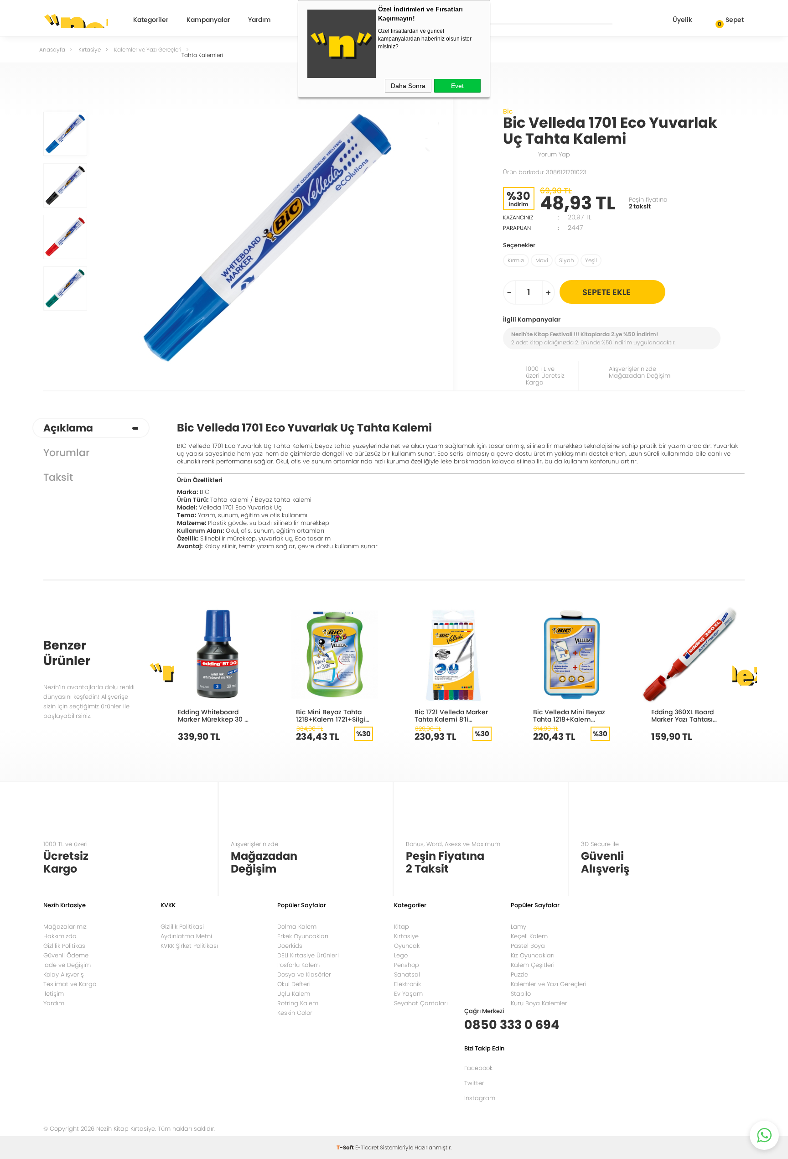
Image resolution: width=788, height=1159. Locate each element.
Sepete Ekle (606, 292)
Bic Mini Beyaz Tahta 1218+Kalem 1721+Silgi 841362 (330, 715)
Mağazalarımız (65, 926)
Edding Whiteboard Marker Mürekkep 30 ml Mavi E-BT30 (215, 715)
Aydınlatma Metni (186, 936)
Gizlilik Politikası (65, 945)
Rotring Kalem (297, 1003)
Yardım (259, 20)
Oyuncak (407, 945)
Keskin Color (294, 1012)
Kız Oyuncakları (533, 955)
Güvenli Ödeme (65, 955)
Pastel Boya (528, 945)
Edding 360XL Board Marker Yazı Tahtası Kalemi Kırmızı (682, 715)
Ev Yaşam (408, 993)
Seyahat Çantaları (421, 1003)
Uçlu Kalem (293, 993)
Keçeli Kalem (529, 936)
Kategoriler (150, 20)
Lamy (518, 926)
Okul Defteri (294, 984)
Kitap (401, 926)
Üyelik (682, 19)
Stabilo (521, 993)
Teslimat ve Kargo (69, 984)
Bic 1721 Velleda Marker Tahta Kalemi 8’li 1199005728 (451, 715)
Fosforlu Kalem (298, 965)
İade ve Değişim (67, 965)
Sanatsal (407, 974)
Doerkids (289, 945)
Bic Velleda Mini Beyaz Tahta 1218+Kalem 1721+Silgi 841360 (569, 715)
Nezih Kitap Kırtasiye (75, 20)
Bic (508, 111)
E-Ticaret (366, 1147)
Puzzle (519, 974)
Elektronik (407, 984)
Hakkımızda (60, 936)
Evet (457, 85)
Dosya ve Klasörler (304, 974)
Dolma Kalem (296, 926)
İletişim (53, 993)
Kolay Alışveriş (63, 974)
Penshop (406, 965)
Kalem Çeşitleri (533, 965)
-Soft (346, 1147)
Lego (401, 955)
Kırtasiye (406, 936)
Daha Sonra (408, 85)
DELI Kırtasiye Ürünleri (308, 955)
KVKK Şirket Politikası (189, 945)
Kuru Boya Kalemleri (540, 1003)
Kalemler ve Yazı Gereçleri (548, 984)
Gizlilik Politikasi (182, 926)
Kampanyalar (208, 20)
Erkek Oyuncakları (302, 936)
